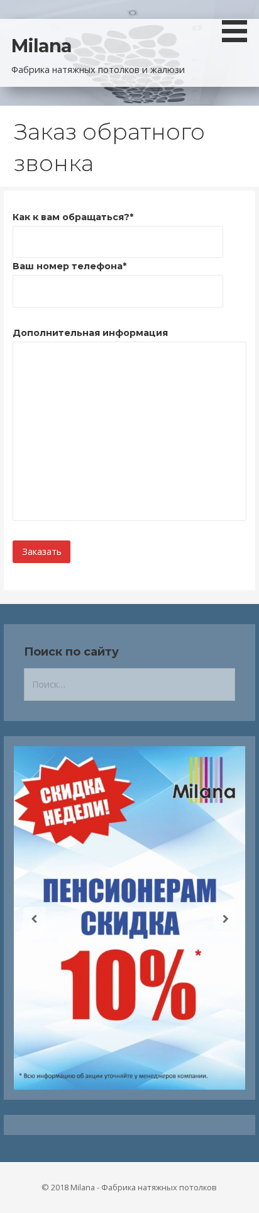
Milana (41, 46)
